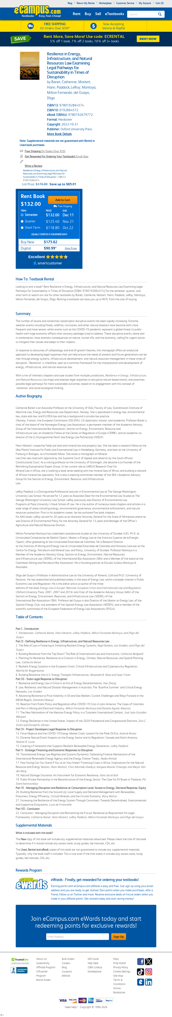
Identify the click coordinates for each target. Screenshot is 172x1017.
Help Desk (93, 963)
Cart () (160, 3)
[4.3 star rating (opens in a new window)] (57, 257)
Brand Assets (43, 979)
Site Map (118, 975)
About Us (41, 958)
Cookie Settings (121, 971)
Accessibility (43, 963)
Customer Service (125, 3)
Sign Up (118, 936)
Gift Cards (93, 958)
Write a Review (33, 165)
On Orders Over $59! (45, 151)
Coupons (67, 971)
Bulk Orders (68, 958)
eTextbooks (114, 14)
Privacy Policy (120, 967)
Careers (66, 963)
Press (116, 958)
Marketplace (105, 3)
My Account (145, 3)
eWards (66, 975)
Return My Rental (85, 3)
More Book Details (59, 134)
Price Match (119, 963)
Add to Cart (62, 200)
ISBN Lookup (95, 967)
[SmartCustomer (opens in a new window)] (47, 263)
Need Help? (71, 1007)
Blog (70, 3)
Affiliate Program (45, 967)
